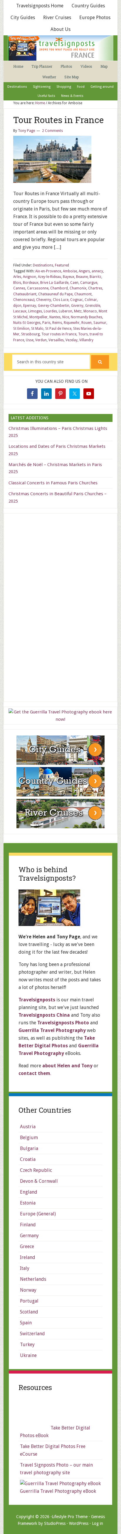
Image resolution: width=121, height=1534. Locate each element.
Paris (46, 323)
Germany (29, 1235)
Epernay (29, 306)
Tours (83, 334)
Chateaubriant (24, 294)
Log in (97, 1523)
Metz (78, 311)
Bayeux (68, 277)
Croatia (28, 1159)
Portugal (29, 1301)
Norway (28, 1290)
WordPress (78, 1523)
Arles (17, 277)
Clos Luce (60, 300)
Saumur (99, 323)
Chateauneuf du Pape (55, 294)
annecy (97, 271)
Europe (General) (38, 1214)
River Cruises (57, 17)
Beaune (82, 277)
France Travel (60, 48)
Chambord (59, 288)
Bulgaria (29, 1148)
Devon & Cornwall (39, 1181)
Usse (29, 340)
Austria (28, 1126)
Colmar (91, 300)
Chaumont (83, 294)
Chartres (95, 288)
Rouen (86, 323)
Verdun (41, 340)
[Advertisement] (60, 606)
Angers (84, 271)
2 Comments (52, 131)
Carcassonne (37, 288)
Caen (74, 283)
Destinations (43, 265)
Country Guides (88, 6)
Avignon (29, 277)
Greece (27, 1246)
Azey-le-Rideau (49, 277)
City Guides (23, 17)
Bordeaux (30, 283)
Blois (17, 283)
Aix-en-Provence (48, 271)
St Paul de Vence (58, 329)
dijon (17, 306)
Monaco (90, 311)
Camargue (88, 283)
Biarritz (95, 277)
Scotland (29, 1312)
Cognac (76, 300)
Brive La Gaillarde (54, 283)
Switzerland (32, 1333)
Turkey (27, 1344)
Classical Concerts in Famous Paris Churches (53, 483)
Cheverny (43, 300)
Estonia (28, 1203)
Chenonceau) (23, 300)
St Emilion (21, 329)
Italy (24, 1268)
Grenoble (92, 306)
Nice (65, 317)
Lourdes (50, 311)
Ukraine (28, 1355)
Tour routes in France (58, 334)
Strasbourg (30, 334)
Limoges (35, 311)
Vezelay (71, 340)
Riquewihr (72, 323)
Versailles (56, 340)
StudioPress (54, 1523)
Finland (28, 1224)
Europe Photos (94, 17)
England (28, 1192)
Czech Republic (36, 1170)
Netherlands (33, 1279)
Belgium (29, 1137)
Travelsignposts (37, 1000)
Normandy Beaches (86, 317)
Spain (26, 1323)
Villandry (86, 340)
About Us (60, 29)
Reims (57, 323)
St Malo (37, 329)
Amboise (70, 271)
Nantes (54, 317)
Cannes (19, 288)
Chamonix (78, 288)
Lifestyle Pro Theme (70, 1516)
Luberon (65, 311)
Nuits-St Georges (27, 323)
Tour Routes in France (58, 119)
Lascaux (19, 311)
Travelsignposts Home (39, 6)
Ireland (27, 1257)
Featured (62, 265)
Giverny (77, 306)
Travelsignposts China (44, 1015)
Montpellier (38, 317)
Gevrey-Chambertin (53, 306)
